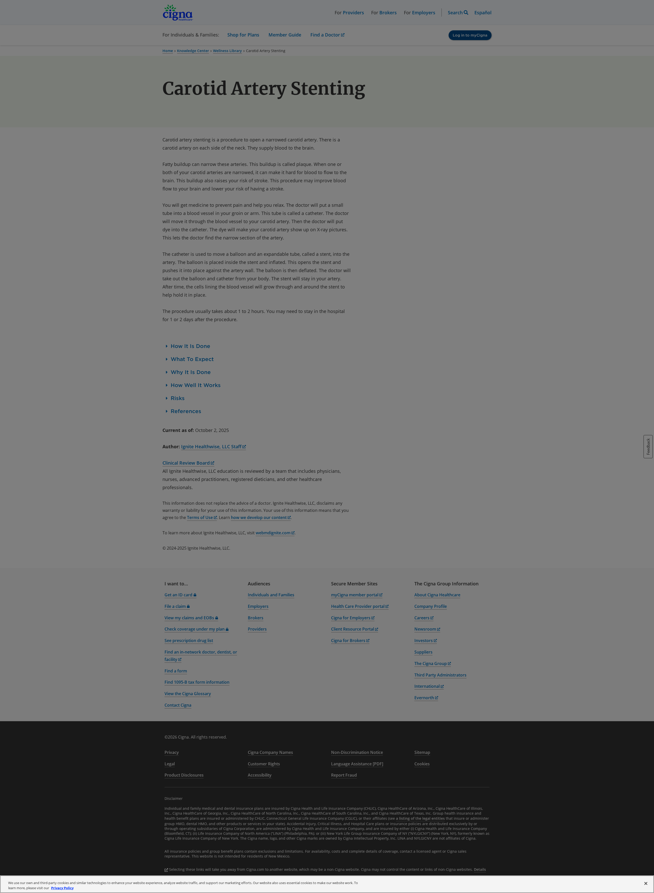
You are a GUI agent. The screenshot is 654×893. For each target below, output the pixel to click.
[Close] (645, 883)
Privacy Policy (62, 887)
